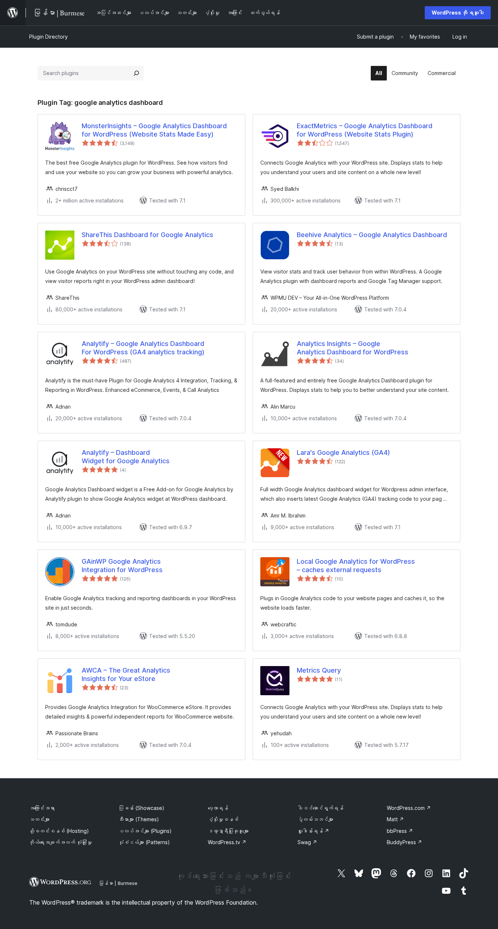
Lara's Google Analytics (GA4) (343, 452)
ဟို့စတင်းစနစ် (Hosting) (59, 831)
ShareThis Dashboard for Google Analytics (147, 235)
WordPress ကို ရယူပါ (458, 12)
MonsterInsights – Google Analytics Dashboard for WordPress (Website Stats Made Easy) (154, 130)
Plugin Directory (48, 37)
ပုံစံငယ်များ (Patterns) (144, 842)
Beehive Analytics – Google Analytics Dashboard (372, 235)
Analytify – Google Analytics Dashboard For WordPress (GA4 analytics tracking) (143, 348)
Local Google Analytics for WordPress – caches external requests (356, 566)
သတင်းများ (39, 819)
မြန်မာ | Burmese (118, 883)
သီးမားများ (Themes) (138, 819)
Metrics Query (319, 670)
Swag (307, 842)
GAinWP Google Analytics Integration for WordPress (122, 566)
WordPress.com (409, 808)
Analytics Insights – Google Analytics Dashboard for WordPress (352, 348)
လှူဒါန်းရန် (313, 831)
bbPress (400, 831)
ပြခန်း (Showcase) (141, 808)
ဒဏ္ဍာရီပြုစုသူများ (228, 831)
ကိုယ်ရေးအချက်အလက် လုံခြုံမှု (60, 842)
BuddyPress (404, 842)
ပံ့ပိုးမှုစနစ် (223, 819)
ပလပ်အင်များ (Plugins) (145, 831)
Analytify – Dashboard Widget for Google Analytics (126, 457)
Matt (395, 819)
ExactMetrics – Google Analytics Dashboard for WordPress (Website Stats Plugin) (364, 130)
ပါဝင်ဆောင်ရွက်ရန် (320, 808)
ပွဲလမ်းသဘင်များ (315, 819)
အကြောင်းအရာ (42, 808)
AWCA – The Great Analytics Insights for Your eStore (126, 674)
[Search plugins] (136, 73)
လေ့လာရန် (218, 808)
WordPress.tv (227, 842)
